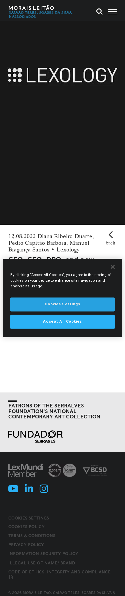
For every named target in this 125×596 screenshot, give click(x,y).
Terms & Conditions (31, 535)
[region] (62, 298)
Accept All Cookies (62, 321)
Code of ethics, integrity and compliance (59, 571)
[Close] (112, 266)
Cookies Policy (26, 526)
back (110, 243)
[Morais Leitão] (40, 11)
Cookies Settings (28, 518)
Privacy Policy (26, 544)
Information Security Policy (43, 553)
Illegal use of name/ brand (41, 562)
